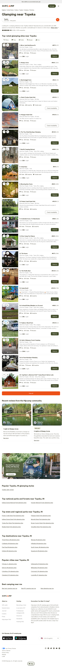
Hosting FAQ (20, 621)
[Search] (57, 19)
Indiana (16, 10)
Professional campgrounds (20, 612)
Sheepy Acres (14, 429)
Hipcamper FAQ (6, 619)
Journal (4, 611)
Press (3, 616)
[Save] (4, 45)
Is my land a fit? (20, 608)
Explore (4, 10)
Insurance (19, 616)
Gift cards (4, 605)
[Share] (7, 45)
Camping (26, 10)
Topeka (21, 10)
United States (10, 10)
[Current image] (7, 57)
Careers (4, 613)
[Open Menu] (58, 6)
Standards (19, 618)
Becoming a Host (21, 605)
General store (6, 608)
